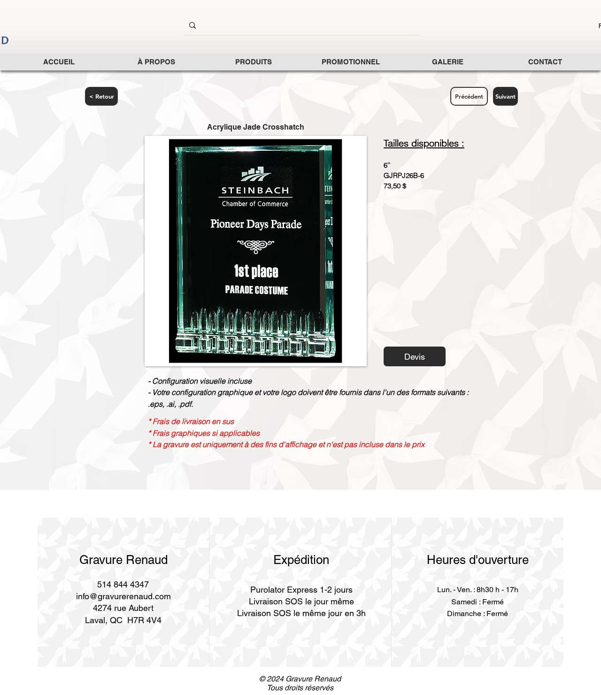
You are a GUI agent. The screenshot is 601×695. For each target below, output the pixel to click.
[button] (253, 61)
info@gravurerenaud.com (123, 596)
